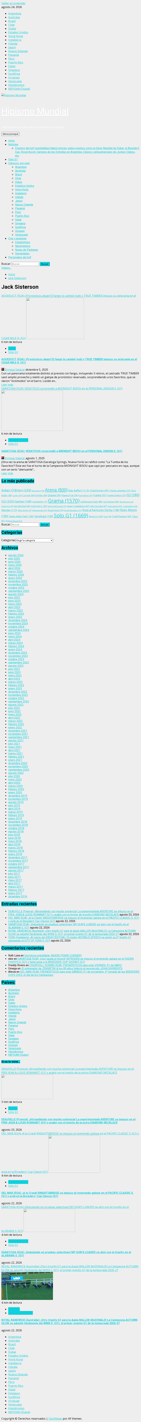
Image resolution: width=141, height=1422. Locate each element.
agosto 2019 (16, 802)
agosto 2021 (16, 740)
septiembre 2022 (18, 701)
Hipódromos (15, 1051)
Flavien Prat (70, 495)
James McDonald (57, 506)
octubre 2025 (16, 587)
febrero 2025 (16, 613)
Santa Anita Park (21, 516)
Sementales (22, 253)
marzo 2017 (15, 886)
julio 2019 (14, 805)
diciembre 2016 (17, 896)
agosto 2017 (16, 870)
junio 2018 (14, 838)
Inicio (11, 140)
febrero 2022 (16, 724)
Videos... (6, 268)
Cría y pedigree (17, 238)
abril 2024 (14, 639)
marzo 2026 (15, 571)
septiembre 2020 (18, 769)
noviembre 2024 (18, 623)
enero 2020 (15, 792)
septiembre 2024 (18, 630)
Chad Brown (99, 490)
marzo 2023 (15, 682)
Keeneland (115, 506)
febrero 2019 (16, 815)
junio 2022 (14, 711)
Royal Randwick (73, 510)
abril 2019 (14, 808)
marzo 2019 (15, 812)
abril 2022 (14, 717)
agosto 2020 (16, 773)
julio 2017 (14, 873)
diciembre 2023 (17, 652)
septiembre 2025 (18, 591)
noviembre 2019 (18, 799)
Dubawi (54, 495)
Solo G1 (71, 515)
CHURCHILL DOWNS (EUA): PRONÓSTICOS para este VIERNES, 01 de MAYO (75, 965)
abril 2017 (14, 883)
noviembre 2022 (18, 695)
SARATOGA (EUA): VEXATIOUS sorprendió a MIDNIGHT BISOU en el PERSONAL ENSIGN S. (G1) (61, 388)
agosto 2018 (16, 831)
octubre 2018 (16, 828)
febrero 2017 (16, 890)
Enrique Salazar (15, 369)
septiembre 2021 (18, 737)
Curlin (17, 495)
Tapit (107, 516)
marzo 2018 (15, 847)
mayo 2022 (15, 714)
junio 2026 (14, 561)
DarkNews (55, 1418)
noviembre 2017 (18, 860)
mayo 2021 (15, 747)
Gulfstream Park (91, 501)
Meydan (9, 510)
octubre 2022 (16, 698)
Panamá (20, 208)
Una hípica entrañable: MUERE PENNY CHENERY (53, 955)
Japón (19, 201)
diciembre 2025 (17, 581)
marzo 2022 (15, 721)
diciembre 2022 (17, 691)
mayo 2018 (15, 841)
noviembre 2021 (18, 734)
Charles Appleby (119, 490)
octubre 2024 (16, 626)
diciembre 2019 (17, 795)
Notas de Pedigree (26, 249)
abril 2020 (14, 782)
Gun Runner (111, 501)
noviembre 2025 (18, 584)
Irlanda (19, 197)
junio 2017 (14, 877)
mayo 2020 (15, 779)
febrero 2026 (16, 574)
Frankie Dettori (116, 495)
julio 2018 (14, 834)
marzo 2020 (15, 786)
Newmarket (39, 510)
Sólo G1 (13, 159)
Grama (64, 500)
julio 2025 (14, 597)
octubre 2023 (16, 659)
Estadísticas (22, 242)
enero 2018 (15, 854)
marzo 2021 (15, 753)
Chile (18, 178)
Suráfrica (20, 227)
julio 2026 (14, 558)
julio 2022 (14, 708)
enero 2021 (15, 760)
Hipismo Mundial (35, 111)
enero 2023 (15, 688)
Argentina (20, 167)
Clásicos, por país (19, 163)
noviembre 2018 (18, 825)
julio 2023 (14, 669)
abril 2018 (14, 844)
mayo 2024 (15, 636)
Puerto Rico (22, 216)
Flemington (85, 495)
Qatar (18, 219)
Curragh (28, 495)
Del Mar (41, 495)
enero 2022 (15, 727)
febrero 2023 (16, 685)
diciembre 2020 (17, 763)
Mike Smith (25, 510)
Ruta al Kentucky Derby (101, 510)
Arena (56, 490)
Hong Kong (21, 189)
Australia (20, 170)
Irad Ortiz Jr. (39, 506)
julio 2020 (14, 776)
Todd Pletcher (121, 516)
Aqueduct (38, 491)
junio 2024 (14, 633)
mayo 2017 (15, 880)
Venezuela (21, 234)
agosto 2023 (16, 665)
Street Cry (95, 516)
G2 (133, 495)
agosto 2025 (16, 594)
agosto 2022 (16, 704)
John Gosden (98, 506)
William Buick (14, 521)
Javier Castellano (78, 506)
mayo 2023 (15, 675)
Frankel (99, 495)
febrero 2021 (16, 756)
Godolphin (39, 501)
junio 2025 (14, 600)
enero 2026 (15, 578)
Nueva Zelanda (24, 204)
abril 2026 (14, 568)
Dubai (18, 182)
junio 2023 (14, 672)
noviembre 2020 (18, 766)
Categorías (8, 540)
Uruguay (20, 231)
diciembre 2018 (17, 821)
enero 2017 (15, 893)
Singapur (20, 223)
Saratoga (43, 516)
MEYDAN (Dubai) (18, 1054)
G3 (7, 501)
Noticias (13, 144)
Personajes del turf (19, 257)
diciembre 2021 (17, 730)
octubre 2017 (16, 864)
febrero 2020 (16, 789)
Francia (13, 1108)
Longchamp (130, 506)
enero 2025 (15, 617)
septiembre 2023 (18, 662)
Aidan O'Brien (16, 490)
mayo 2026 (15, 565)
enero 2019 (15, 818)
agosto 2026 (16, 555)
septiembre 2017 (18, 867)
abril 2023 (14, 678)
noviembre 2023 (18, 656)
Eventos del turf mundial (77, 152)
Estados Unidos (24, 185)
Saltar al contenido (13, 3)
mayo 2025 (15, 604)
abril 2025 (14, 607)
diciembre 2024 (17, 620)
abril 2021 (14, 750)
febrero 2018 (16, 851)
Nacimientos (22, 246)
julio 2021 (14, 743)
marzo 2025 (15, 610)
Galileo (23, 501)
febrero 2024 (16, 646)
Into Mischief (22, 506)
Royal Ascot (55, 510)
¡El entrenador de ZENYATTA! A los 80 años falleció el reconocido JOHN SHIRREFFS (71, 968)
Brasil (18, 174)
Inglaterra (20, 193)
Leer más (7, 385)
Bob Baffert (78, 490)
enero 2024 (15, 649)
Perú (18, 212)
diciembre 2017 (17, 857)
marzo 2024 (15, 643)
